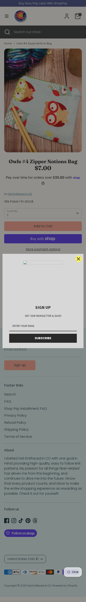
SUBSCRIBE (43, 338)
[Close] (78, 259)
